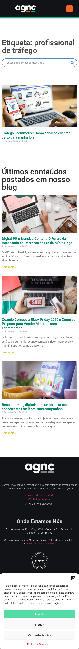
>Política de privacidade (39, 495)
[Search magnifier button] (72, 62)
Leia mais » (9, 267)
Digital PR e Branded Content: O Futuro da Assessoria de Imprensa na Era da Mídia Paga (37, 241)
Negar (39, 624)
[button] (73, 578)
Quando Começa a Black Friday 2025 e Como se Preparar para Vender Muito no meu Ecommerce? (38, 323)
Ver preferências (39, 635)
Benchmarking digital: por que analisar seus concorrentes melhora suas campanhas (35, 407)
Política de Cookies (37, 644)
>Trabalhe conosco (39, 499)
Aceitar (39, 614)
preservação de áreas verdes (42, 543)
